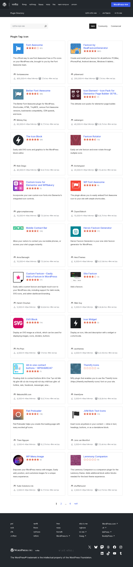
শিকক (58, 524)
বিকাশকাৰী (59, 532)
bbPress (107, 532)
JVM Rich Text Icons (95, 410)
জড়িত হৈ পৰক (83, 524)
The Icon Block (34, 136)
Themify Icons (91, 365)
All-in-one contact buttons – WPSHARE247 (39, 366)
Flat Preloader (34, 410)
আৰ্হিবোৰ (35, 536)
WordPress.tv (63, 536)
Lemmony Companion (96, 456)
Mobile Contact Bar (36, 228)
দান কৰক (83, 532)
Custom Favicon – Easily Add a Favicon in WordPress (41, 275)
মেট (104, 528)
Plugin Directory (17, 13)
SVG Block (31, 319)
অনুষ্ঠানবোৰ (82, 528)
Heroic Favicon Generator (98, 228)
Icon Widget (90, 319)
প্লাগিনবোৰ (36, 532)
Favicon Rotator (92, 136)
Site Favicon (90, 273)
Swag (82, 536)
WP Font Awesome (94, 182)
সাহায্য (58, 528)
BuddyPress (108, 536)
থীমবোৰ (35, 528)
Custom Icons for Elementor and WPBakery (40, 183)
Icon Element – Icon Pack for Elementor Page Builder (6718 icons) (100, 92)
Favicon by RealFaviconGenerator (96, 46)
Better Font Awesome (38, 90)
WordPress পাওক (121, 4)
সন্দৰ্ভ (11, 524)
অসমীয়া (37, 551)
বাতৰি (12, 528)
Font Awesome (34, 45)
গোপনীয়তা (13, 536)
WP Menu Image (35, 456)
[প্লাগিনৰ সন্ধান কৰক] (45, 26)
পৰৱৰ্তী (76, 504)
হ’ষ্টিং (11, 532)
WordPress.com (110, 524)
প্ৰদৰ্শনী (35, 524)
